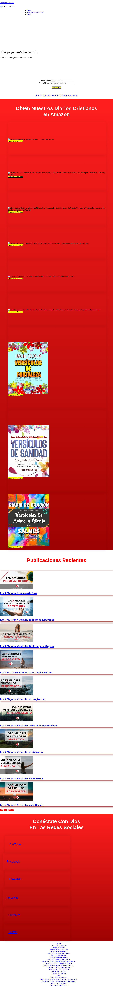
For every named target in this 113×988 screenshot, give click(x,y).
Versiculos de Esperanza (58, 955)
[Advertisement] (56, 32)
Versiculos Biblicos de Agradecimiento (58, 963)
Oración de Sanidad (59, 973)
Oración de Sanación (58, 971)
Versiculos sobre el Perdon (59, 957)
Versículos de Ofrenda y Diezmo (58, 953)
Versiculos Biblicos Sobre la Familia (58, 967)
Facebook (13, 861)
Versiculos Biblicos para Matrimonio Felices (58, 965)
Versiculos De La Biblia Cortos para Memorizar (58, 981)
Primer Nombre (46, 81)
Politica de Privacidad (58, 983)
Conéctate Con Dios (7, 3)
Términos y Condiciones (58, 985)
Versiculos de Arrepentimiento (58, 969)
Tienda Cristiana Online (35, 12)
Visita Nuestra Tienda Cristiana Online (56, 95)
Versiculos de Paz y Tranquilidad (58, 959)
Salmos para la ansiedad (58, 977)
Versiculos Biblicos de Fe (59, 949)
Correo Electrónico (46, 83)
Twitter (12, 932)
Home (29, 10)
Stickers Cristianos (58, 947)
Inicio (59, 943)
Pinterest (14, 915)
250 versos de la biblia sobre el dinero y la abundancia (59, 979)
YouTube (15, 844)
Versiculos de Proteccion (58, 951)
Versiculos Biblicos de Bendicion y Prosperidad (58, 961)
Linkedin (12, 898)
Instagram (15, 878)
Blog (28, 14)
